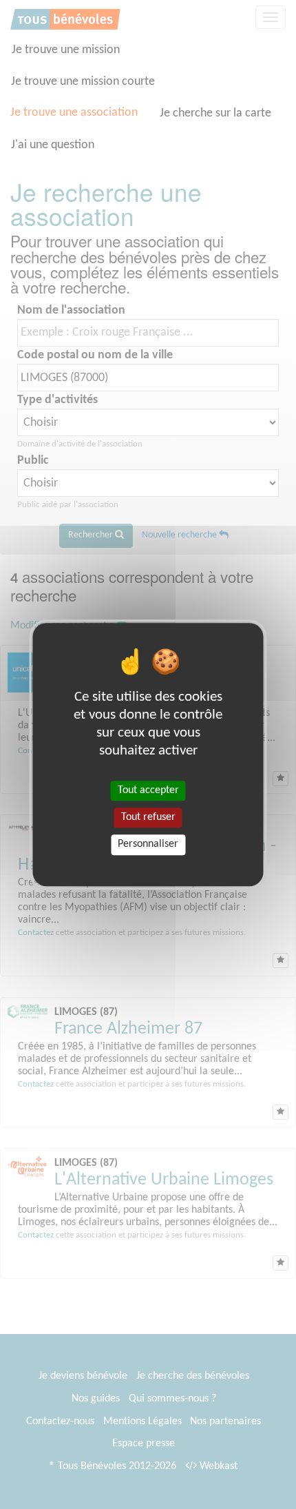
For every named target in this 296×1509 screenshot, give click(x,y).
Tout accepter (148, 790)
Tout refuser (148, 817)
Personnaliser (148, 844)
